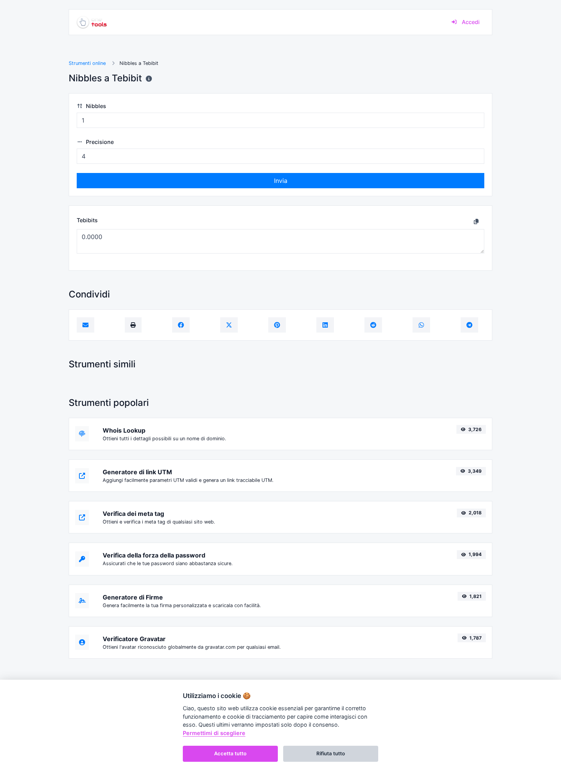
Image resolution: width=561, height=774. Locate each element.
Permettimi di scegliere (214, 733)
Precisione (99, 142)
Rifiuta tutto (330, 753)
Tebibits (87, 220)
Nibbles (95, 106)
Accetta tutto (230, 753)
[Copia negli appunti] (476, 221)
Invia (280, 180)
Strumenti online (87, 63)
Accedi (470, 22)
